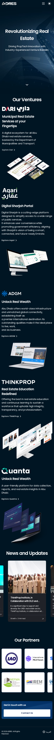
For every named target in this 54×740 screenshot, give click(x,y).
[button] (43, 4)
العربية (48, 732)
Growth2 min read (17, 618)
